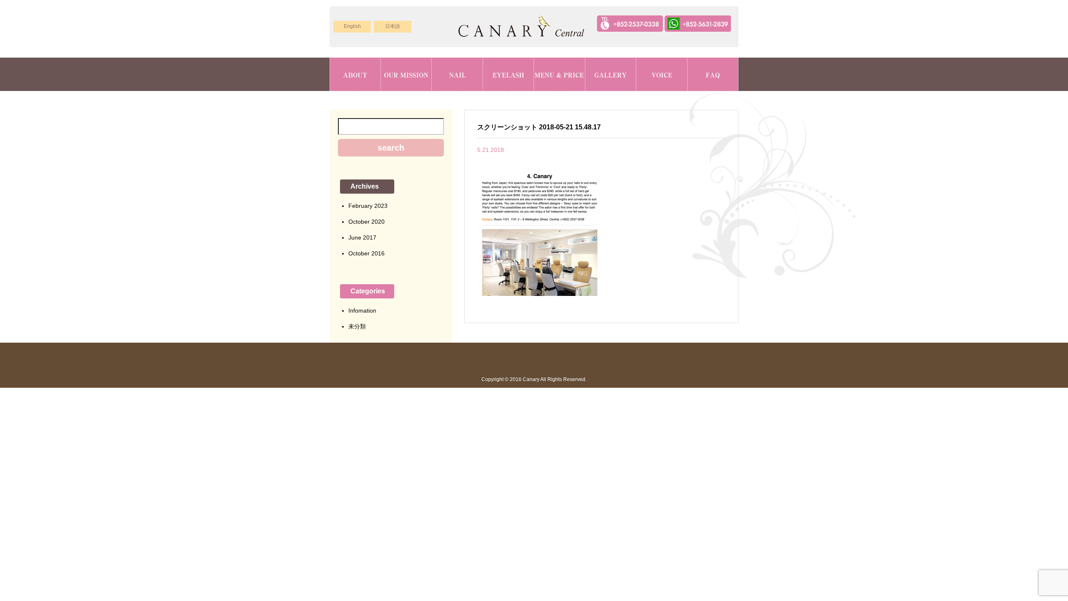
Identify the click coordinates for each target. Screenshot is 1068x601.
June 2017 (362, 237)
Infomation (362, 310)
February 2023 (368, 205)
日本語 (392, 26)
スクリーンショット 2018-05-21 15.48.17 (539, 127)
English (352, 26)
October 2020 (366, 221)
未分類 (357, 326)
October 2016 (366, 253)
